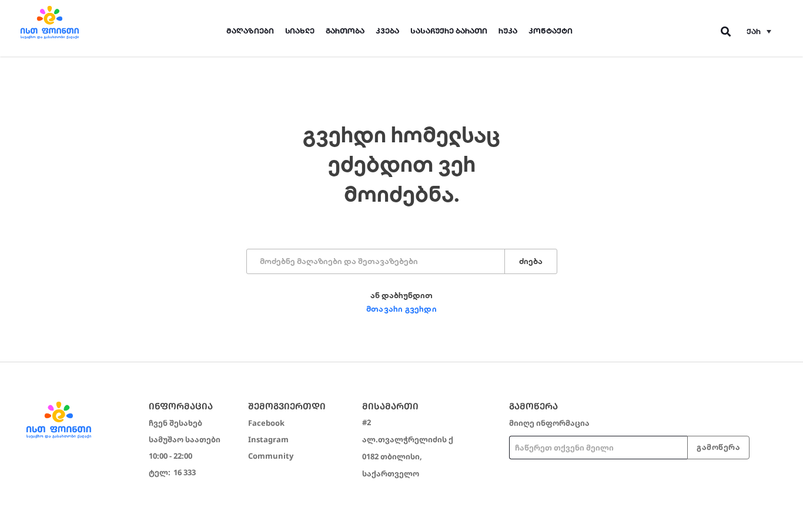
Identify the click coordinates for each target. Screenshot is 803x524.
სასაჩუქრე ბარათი (448, 31)
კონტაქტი (550, 31)
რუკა (507, 31)
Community (270, 455)
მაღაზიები (250, 31)
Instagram (268, 439)
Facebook (266, 423)
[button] (759, 31)
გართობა (345, 31)
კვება (387, 31)
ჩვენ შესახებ (175, 423)
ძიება (531, 261)
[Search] (726, 31)
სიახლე (299, 31)
